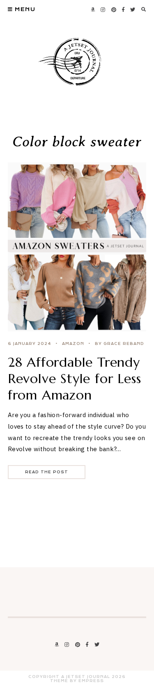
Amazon (73, 344)
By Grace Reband (119, 344)
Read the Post (46, 472)
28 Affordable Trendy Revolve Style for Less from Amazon (74, 378)
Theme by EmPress (77, 681)
